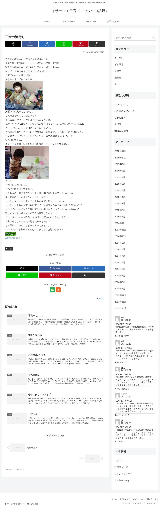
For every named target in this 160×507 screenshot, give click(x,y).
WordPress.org (122, 480)
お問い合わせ (151, 499)
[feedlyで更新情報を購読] (52, 289)
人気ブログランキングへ (13, 238)
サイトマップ (124, 499)
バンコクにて (121, 104)
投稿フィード (121, 467)
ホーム (114, 499)
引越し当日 (120, 117)
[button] (97, 44)
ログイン (119, 460)
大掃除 (117, 124)
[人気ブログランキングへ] (10, 233)
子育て (10, 249)
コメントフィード (123, 473)
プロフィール (137, 499)
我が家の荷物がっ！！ (125, 111)
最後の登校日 (121, 130)
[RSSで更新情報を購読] (58, 289)
